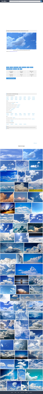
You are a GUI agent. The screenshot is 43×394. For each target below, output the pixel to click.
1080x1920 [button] (12, 113)
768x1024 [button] (14, 117)
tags (18, 392)
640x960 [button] (13, 103)
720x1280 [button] (7, 113)
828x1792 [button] (10, 110)
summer (32, 67)
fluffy (20, 67)
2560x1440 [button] (29, 98)
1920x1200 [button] (7, 99)
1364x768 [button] (25, 99)
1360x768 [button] (20, 98)
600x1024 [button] (29, 113)
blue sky (11, 67)
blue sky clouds (16, 67)
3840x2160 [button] (33, 99)
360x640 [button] (25, 98)
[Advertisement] (21, 9)
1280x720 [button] (16, 98)
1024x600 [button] (16, 99)
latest (15, 392)
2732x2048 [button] (12, 121)
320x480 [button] (17, 102)
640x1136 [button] (19, 104)
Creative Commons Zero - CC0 (13, 51)
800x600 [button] (20, 99)
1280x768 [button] (12, 99)
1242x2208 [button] (17, 107)
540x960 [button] (25, 113)
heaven (28, 67)
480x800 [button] (20, 113)
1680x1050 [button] (12, 98)
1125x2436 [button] (13, 108)
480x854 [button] (16, 113)
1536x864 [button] (7, 98)
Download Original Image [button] (11, 78)
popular (12, 392)
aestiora (27, 392)
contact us (30, 392)
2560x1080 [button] (33, 98)
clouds (8, 67)
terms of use (22, 392)
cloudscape (24, 67)
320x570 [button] (29, 99)
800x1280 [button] (33, 113)
